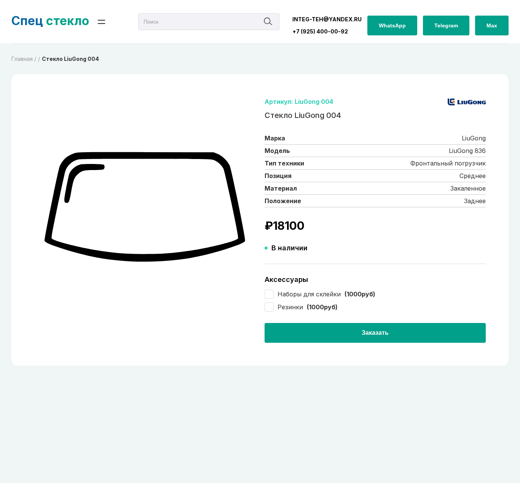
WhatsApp (392, 25)
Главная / (23, 59)
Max (492, 25)
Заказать (375, 332)
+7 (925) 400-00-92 (320, 31)
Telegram (446, 25)
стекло (50, 20)
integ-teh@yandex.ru (327, 19)
